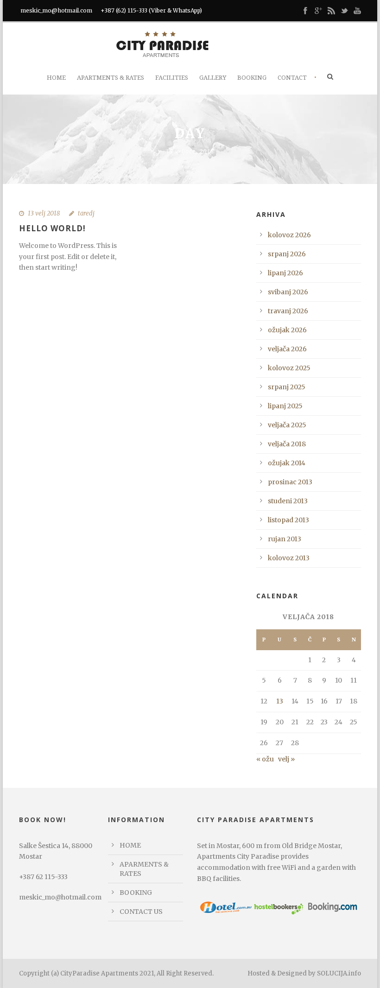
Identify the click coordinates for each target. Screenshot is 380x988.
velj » (286, 759)
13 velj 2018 (44, 213)
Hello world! (52, 228)
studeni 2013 (288, 501)
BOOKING (136, 892)
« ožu (265, 759)
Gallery (212, 77)
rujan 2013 (284, 539)
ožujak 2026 (287, 330)
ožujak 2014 (286, 463)
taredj (86, 213)
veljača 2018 (287, 444)
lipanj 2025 (285, 406)
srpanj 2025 (286, 387)
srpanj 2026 (287, 254)
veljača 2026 (287, 349)
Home (56, 77)
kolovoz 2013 (289, 558)
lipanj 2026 (285, 273)
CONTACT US (141, 911)
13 (279, 701)
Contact (292, 77)
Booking (251, 77)
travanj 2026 (288, 311)
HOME (130, 845)
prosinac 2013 (290, 482)
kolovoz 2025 (289, 368)
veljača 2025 (287, 425)
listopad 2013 (288, 520)
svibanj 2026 (288, 292)
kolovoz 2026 (289, 235)
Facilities (171, 77)
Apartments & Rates (110, 77)
